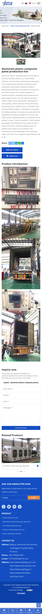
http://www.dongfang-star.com (23, 562)
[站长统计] (29, 590)
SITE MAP (21, 593)
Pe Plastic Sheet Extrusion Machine (16, 466)
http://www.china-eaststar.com (23, 566)
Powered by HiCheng (16, 590)
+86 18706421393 (16, 555)
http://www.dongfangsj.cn (20, 569)
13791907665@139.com (18, 558)
